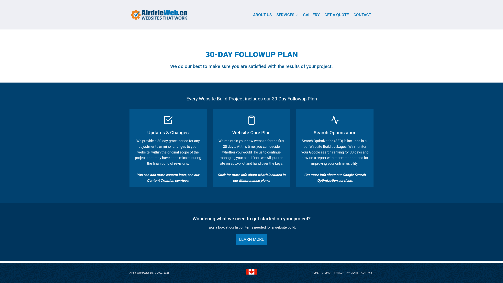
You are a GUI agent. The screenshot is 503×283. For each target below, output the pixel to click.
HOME (315, 272)
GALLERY (311, 14)
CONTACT (362, 14)
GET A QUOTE (336, 14)
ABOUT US (262, 14)
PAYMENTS (352, 272)
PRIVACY (339, 272)
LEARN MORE (251, 239)
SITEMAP (326, 272)
